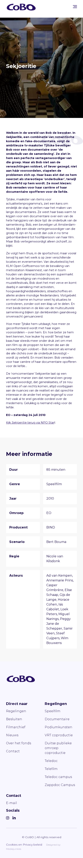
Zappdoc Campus (60, 785)
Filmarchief (15, 727)
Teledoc (51, 761)
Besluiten (14, 719)
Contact (13, 751)
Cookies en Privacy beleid (24, 844)
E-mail (11, 803)
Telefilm (51, 769)
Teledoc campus (58, 777)
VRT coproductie (59, 735)
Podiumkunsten (58, 727)
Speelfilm (52, 711)
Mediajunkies (13, 848)
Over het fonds (18, 743)
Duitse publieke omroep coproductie (58, 748)
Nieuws (12, 735)
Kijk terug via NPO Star (30, 422)
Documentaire (57, 719)
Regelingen (16, 711)
